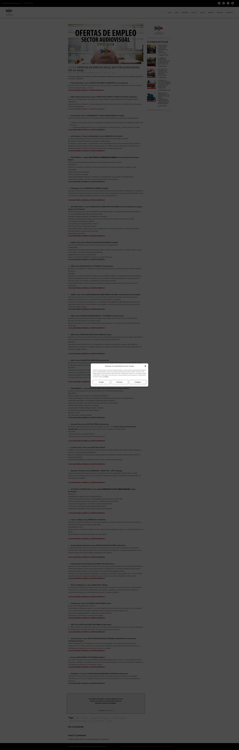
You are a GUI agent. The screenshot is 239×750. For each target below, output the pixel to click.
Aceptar (101, 382)
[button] (145, 366)
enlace (106, 376)
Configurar (138, 382)
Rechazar (119, 382)
